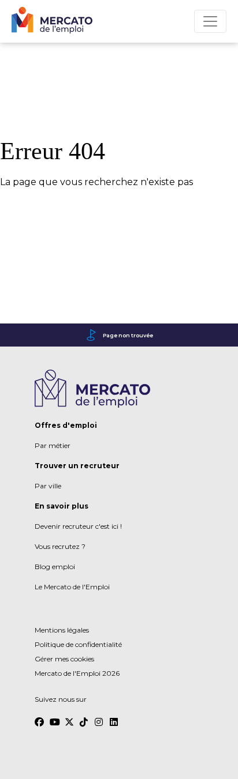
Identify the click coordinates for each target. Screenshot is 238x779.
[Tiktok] (84, 716)
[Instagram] (99, 716)
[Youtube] (54, 716)
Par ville (48, 485)
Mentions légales (62, 630)
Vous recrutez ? (60, 546)
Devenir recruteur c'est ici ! (78, 526)
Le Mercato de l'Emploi (72, 586)
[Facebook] (39, 716)
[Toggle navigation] (210, 21)
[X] (69, 716)
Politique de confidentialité (78, 644)
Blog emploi (55, 566)
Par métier (52, 445)
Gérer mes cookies (64, 658)
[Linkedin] (114, 716)
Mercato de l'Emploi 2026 (77, 673)
